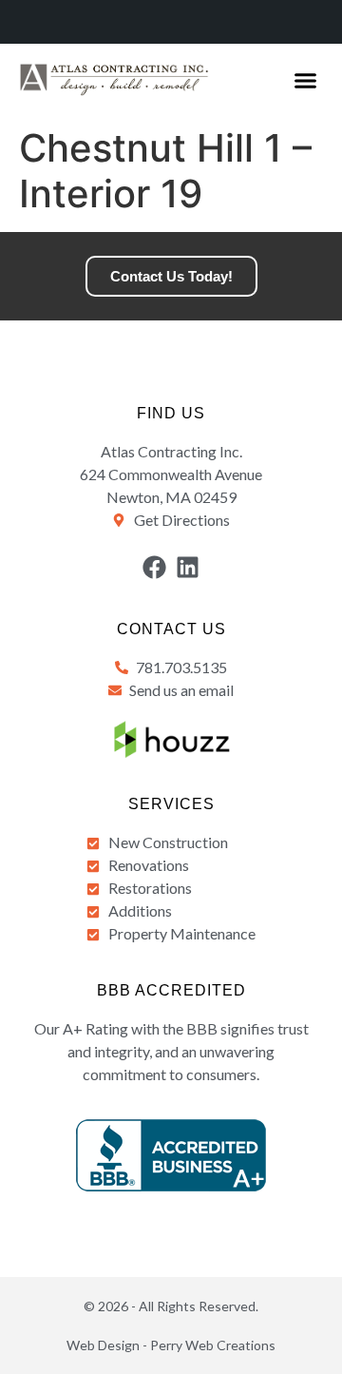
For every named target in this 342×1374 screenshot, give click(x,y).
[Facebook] (154, 567)
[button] (306, 81)
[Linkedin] (187, 567)
